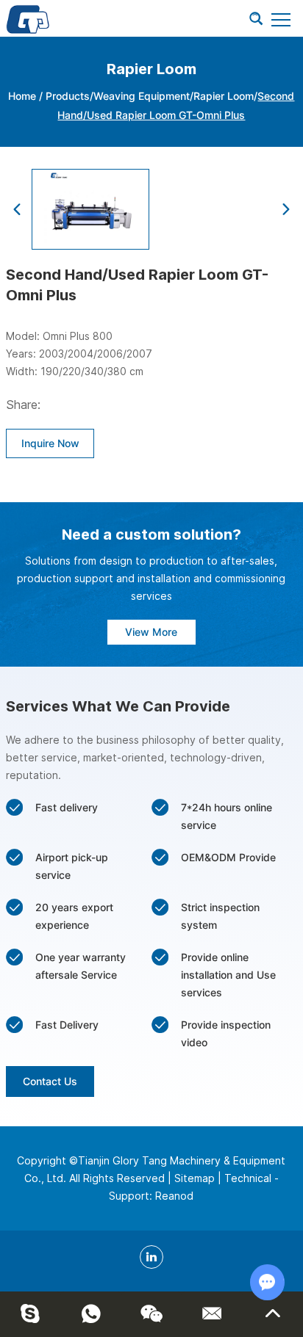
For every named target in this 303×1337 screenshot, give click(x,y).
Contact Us (50, 1081)
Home (22, 96)
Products (68, 96)
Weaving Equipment (141, 96)
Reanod (174, 1195)
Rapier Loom (223, 96)
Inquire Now (50, 443)
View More (151, 632)
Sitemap (194, 1178)
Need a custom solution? (151, 534)
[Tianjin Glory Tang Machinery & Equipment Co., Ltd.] (28, 18)
